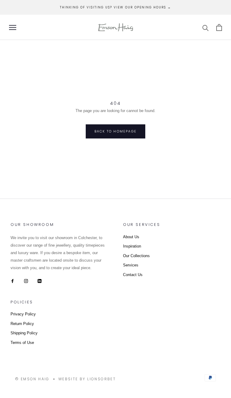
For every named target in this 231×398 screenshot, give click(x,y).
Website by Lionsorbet (87, 378)
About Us (131, 237)
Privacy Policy (23, 314)
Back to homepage (115, 131)
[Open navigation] (12, 27)
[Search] (205, 27)
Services (130, 265)
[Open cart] (219, 27)
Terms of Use (22, 342)
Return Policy (22, 323)
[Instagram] (26, 281)
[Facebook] (12, 281)
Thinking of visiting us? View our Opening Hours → (115, 7)
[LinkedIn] (40, 281)
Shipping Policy (24, 333)
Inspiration (132, 246)
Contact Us (133, 274)
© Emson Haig (32, 378)
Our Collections (136, 256)
